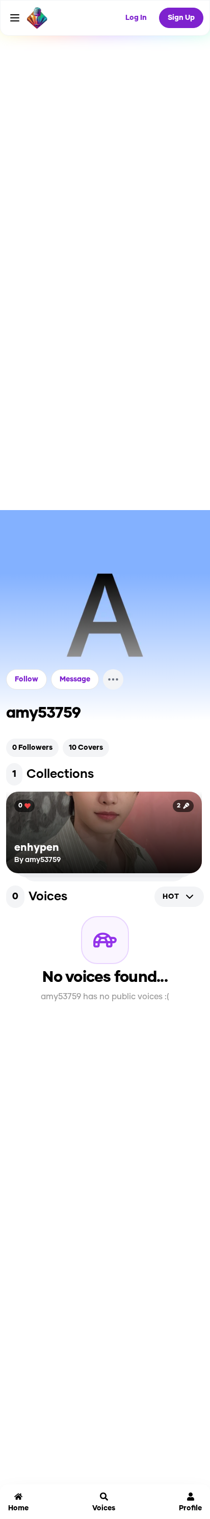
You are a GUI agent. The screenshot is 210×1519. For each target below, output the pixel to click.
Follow (26, 679)
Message (75, 679)
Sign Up (181, 17)
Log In (136, 17)
